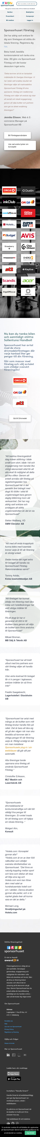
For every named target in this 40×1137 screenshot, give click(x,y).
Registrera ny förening (12, 1032)
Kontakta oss (9, 1021)
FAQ (6, 1024)
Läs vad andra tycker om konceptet (18, 145)
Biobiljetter (30, 12)
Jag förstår (30, 1133)
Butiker (10, 12)
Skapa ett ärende (9, 1043)
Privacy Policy (9, 1029)
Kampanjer (30, 16)
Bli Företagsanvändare (17, 135)
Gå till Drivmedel (20, 418)
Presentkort (10, 16)
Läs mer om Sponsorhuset (13, 1026)
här (5, 46)
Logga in (30, 20)
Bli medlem (10, 20)
